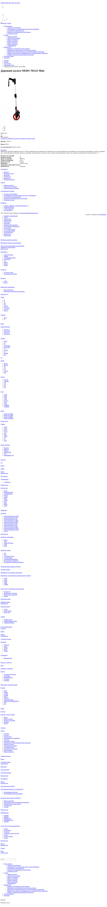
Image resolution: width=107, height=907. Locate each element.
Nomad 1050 (7, 452)
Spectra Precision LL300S (11, 526)
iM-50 (5, 363)
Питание (6, 832)
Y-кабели (6, 679)
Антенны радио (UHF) (10, 274)
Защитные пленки (9, 741)
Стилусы (6, 739)
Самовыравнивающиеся (11, 559)
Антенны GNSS (8, 272)
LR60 (5, 583)
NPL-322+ (7, 307)
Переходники (8, 736)
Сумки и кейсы (8, 836)
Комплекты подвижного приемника (14, 291)
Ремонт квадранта (12, 44)
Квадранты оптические (10, 748)
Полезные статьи (9, 173)
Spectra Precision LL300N (11, 520)
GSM (5, 281)
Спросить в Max (30, 138)
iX (4, 368)
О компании (4, 169)
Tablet (5, 436)
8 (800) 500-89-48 (5, 3)
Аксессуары (7, 63)
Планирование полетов (10, 792)
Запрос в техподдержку (14, 27)
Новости (6, 172)
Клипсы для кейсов (9, 720)
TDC (5, 440)
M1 (5, 355)
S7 (4, 344)
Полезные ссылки (12, 33)
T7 (5, 439)
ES (5, 387)
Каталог (4, 23)
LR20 (5, 578)
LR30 (5, 580)
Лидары (6, 807)
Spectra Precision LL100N (11, 522)
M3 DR (6, 353)
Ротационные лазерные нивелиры (13, 562)
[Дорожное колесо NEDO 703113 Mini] (1, 135)
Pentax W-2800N (8, 418)
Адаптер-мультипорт (10, 674)
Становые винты (9, 747)
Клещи (6, 829)
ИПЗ (5, 498)
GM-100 (6, 381)
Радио (5, 282)
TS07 (5, 397)
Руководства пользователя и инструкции (19, 32)
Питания (6, 680)
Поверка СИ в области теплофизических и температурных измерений (27, 53)
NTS (5, 318)
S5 (4, 343)
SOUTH (6, 698)
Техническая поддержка (7, 191)
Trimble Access (8, 619)
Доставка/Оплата (9, 56)
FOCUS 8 (6, 332)
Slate (5, 434)
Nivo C (6, 310)
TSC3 (5, 427)
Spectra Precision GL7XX (11, 517)
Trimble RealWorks (9, 622)
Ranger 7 (6, 451)
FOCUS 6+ (7, 331)
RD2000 (6, 815)
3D (5, 553)
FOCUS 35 (7, 334)
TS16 (5, 402)
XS (5, 303)
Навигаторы (7, 235)
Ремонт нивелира (12, 42)
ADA (5, 506)
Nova (5, 403)
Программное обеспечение (11, 226)
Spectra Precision (8, 254)
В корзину (5, 137)
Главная (6, 60)
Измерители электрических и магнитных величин (21, 50)
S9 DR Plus (7, 346)
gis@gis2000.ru (8, 210)
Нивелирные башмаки (10, 745)
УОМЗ (6, 500)
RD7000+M (7, 818)
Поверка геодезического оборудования (18, 48)
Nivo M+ (6, 309)
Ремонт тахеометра (12, 39)
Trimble (6, 256)
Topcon (6, 693)
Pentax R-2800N (8, 417)
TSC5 (5, 428)
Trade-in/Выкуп (11, 45)
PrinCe (6, 262)
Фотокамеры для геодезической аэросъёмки (16, 802)
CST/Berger (7, 482)
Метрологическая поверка (11, 188)
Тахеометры (7, 219)
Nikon (5, 491)
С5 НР (6, 350)
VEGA (6, 495)
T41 (5, 454)
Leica (5, 501)
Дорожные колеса (9, 65)
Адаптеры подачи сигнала (11, 833)
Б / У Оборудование (9, 229)
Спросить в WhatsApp (7, 138)
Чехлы (6, 723)
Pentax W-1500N (8, 415)
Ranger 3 (6, 448)
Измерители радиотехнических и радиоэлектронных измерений (25, 51)
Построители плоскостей (11, 560)
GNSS (6, 217)
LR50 (5, 581)
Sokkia (6, 265)
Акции (9, 23)
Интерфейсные (8, 677)
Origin (5, 609)
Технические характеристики (15, 30)
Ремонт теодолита (12, 41)
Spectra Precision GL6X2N (11, 529)
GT (5, 260)
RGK (5, 503)
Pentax (6, 264)
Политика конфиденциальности (29, 213)
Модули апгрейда (9, 801)
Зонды (6, 835)
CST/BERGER (8, 494)
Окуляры (6, 733)
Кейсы (6, 717)
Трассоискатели (8, 232)
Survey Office (7, 611)
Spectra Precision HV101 (10, 519)
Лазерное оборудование (11, 225)
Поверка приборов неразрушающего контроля (20, 54)
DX (5, 372)
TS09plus (6, 406)
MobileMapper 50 (9, 455)
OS (5, 383)
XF (5, 304)
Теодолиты (7, 222)
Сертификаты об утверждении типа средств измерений (23, 29)
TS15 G (6, 400)
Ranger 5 (6, 449)
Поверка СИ (7, 47)
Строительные (8, 557)
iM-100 (6, 365)
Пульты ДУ (7, 591)
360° (5, 554)
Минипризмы (8, 658)
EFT (5, 702)
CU (5, 437)
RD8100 (6, 817)
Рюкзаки (6, 722)
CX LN (6, 371)
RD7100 (6, 821)
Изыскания (7, 178)
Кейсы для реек (8, 719)
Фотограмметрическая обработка (13, 793)
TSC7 (5, 430)
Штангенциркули (9, 752)
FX (5, 366)
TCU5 (5, 431)
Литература (7, 176)
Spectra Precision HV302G (11, 528)
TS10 (5, 399)
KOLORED (103, 214)
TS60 (5, 396)
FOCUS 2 (6, 329)
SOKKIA (6, 645)
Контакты (7, 57)
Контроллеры (8, 220)
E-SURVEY (7, 259)
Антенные (7, 676)
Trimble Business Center (10, 621)
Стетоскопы (7, 830)
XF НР (6, 306)
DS (5, 386)
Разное (6, 596)
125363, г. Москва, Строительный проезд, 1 (16, 205)
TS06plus (6, 405)
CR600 (6, 584)
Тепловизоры (8, 805)
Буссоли (6, 735)
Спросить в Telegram (19, 138)
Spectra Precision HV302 (10, 523)
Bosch (5, 504)
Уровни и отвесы (9, 744)
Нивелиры (7, 223)
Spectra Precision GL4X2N (11, 516)
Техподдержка (8, 26)
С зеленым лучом (9, 556)
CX (5, 369)
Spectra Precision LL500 (10, 525)
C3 (5, 349)
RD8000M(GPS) (8, 820)
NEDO (6, 651)
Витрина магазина (9, 179)
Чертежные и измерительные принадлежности (17, 742)
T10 (5, 433)
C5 (5, 352)
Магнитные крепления (10, 594)
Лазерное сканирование (11, 216)
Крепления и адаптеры (10, 593)
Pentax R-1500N (8, 414)
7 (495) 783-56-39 (15, 3)
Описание (3, 150)
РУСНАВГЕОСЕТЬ (9, 257)
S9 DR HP (7, 347)
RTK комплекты (8, 290)
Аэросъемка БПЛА (9, 231)
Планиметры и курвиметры (12, 738)
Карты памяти (8, 750)
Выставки (7, 175)
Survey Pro (7, 612)
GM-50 (6, 380)
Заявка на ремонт (12, 36)
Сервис (6, 35)
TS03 (5, 394)
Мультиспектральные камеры (12, 804)
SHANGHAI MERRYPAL (11, 701)
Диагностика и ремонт (13, 38)
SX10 (5, 341)
